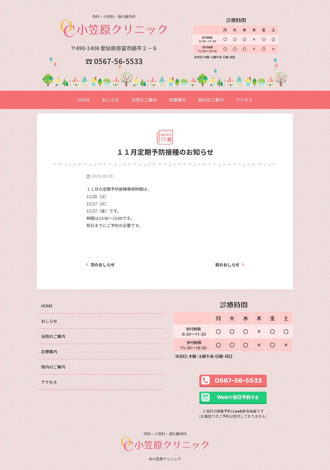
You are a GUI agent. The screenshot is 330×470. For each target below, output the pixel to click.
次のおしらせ (102, 264)
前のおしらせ (227, 264)
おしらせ (110, 100)
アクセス (244, 100)
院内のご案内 (211, 100)
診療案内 (177, 100)
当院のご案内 (144, 100)
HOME (83, 100)
